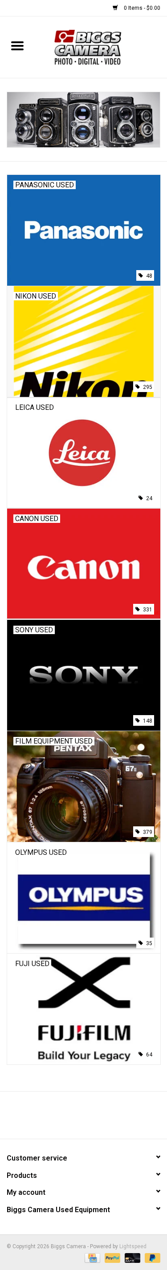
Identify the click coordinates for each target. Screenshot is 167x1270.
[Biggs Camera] (101, 46)
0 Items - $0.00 (141, 8)
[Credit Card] (91, 1257)
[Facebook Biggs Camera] (76, 1118)
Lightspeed (133, 1246)
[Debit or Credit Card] (132, 1257)
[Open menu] (17, 45)
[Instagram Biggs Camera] (91, 1118)
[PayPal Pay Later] (151, 1257)
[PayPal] (112, 1257)
